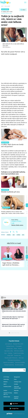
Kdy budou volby (8, 351)
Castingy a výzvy (17, 381)
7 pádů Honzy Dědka (18, 353)
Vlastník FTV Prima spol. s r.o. (8, 393)
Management (17, 377)
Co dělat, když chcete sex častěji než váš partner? (12, 145)
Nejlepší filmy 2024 (18, 344)
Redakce (16, 392)
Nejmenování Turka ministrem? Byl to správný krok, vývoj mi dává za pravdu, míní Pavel (13, 325)
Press (15, 379)
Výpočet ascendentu (8, 362)
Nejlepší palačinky (9, 365)
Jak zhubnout (8, 344)
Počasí (20, 348)
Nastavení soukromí (16, 397)
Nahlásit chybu (7, 396)
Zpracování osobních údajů (17, 387)
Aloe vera (21, 358)
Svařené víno (17, 355)
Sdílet (22, 10)
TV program (18, 346)
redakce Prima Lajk (6, 13)
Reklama (5, 381)
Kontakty (16, 384)
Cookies (5, 390)
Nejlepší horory (10, 346)
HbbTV (5, 384)
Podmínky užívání (7, 386)
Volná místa (6, 379)
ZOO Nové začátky (19, 351)
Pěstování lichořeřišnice (14, 360)
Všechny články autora (17, 225)
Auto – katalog (8, 353)
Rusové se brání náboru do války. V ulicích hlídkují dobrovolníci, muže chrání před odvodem (14, 310)
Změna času (9, 348)
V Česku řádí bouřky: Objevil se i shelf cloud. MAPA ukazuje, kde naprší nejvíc (13, 317)
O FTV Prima (6, 377)
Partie (15, 348)
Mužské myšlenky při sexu (10, 192)
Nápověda (16, 390)
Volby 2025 (10, 355)
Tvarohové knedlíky (20, 362)
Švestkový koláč (19, 365)
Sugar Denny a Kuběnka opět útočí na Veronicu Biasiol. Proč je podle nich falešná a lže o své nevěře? (11, 264)
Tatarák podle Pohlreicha (11, 358)
